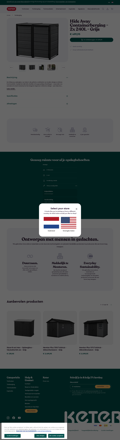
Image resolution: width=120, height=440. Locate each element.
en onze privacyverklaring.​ (43, 431)
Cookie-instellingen (12, 435)
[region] (34, 431)
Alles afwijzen (40, 435)
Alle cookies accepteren (56, 435)
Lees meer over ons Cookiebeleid (26, 431)
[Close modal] (76, 209)
